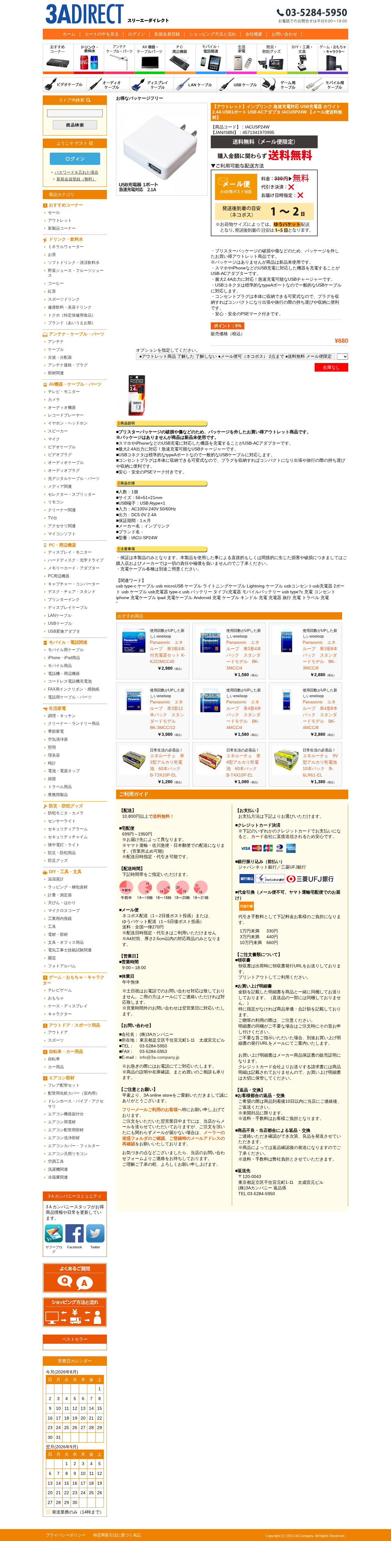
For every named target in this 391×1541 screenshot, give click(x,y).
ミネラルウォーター (66, 246)
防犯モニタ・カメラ (66, 813)
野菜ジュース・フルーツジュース (76, 273)
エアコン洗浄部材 (64, 1137)
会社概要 (253, 33)
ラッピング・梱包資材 (68, 887)
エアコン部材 (62, 1077)
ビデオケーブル (65, 84)
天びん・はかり (62, 902)
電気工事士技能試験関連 (70, 950)
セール (54, 212)
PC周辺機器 (58, 576)
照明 (52, 747)
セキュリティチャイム (68, 837)
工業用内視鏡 (60, 918)
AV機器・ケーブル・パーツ (150, 60)
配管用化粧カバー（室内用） (74, 1093)
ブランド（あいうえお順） (72, 322)
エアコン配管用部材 (66, 1130)
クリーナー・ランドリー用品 (74, 723)
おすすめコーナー (58, 60)
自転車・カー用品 (66, 1051)
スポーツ (56, 1040)
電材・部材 (58, 934)
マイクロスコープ (64, 910)
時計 (52, 763)
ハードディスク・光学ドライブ (76, 560)
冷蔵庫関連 (58, 1177)
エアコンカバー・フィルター (74, 1145)
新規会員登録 (167, 33)
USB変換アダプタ (64, 631)
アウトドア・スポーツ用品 (74, 1025)
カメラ (54, 399)
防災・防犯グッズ (272, 60)
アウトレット (60, 220)
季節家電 (56, 731)
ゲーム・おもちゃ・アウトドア (333, 60)
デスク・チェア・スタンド (72, 591)
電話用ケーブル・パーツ (70, 697)
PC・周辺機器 (180, 60)
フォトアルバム (62, 966)
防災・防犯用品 (62, 852)
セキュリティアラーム (68, 829)
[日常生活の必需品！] (133, 773)
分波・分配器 (60, 357)
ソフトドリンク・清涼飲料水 (74, 262)
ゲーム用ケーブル (282, 84)
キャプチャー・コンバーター (74, 584)
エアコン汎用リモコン (68, 1153)
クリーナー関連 (62, 510)
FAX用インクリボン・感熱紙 (73, 689)
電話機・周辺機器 (64, 673)
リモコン (56, 502)
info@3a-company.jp (159, 1057)
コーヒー (56, 283)
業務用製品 (58, 794)
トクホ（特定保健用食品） (72, 315)
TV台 (52, 518)
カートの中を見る (102, 33)
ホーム (69, 33)
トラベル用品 (60, 786)
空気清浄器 (58, 739)
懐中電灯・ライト (64, 845)
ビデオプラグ (60, 454)
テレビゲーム (60, 990)
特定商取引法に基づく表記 (117, 1535)
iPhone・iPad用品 (64, 657)
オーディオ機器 (62, 407)
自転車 (54, 1059)
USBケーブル (239, 84)
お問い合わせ (284, 33)
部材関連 (56, 373)
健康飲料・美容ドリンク (70, 307)
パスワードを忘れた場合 (76, 172)
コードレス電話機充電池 (70, 681)
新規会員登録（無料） (76, 179)
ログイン (136, 33)
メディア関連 (60, 486)
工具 (52, 926)
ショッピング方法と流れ (212, 33)
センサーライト (62, 821)
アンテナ (56, 341)
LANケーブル (195, 84)
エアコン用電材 (62, 1122)
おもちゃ (56, 998)
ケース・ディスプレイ (68, 1006)
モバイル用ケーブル (326, 84)
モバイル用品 (60, 665)
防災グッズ (58, 860)
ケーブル (56, 349)
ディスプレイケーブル (152, 84)
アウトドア (58, 1032)
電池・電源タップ (64, 771)
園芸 (52, 958)
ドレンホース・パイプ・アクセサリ (76, 1104)
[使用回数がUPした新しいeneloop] (133, 653)
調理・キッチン (62, 715)
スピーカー (58, 431)
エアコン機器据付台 (66, 1114)
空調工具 (56, 1161)
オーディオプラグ (64, 470)
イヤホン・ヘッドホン (68, 423)
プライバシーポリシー (66, 1535)
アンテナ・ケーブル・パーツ (119, 60)
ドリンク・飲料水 (89, 60)
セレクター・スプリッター (72, 494)
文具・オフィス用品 (66, 942)
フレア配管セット (64, 1085)
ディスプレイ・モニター (70, 552)
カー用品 (56, 1067)
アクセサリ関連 (62, 526)
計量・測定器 (60, 895)
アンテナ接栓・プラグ (68, 365)
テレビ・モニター (64, 391)
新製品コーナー (62, 228)
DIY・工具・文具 (302, 60)
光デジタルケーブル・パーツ (74, 478)
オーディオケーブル (108, 84)
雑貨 (52, 778)
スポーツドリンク (64, 299)
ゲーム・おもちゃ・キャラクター (73, 980)
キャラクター (60, 1014)
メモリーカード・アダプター (74, 568)
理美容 (54, 755)
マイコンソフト (62, 534)
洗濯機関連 (58, 1169)
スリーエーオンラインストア (195, 14)
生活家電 (241, 60)
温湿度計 (56, 879)
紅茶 (52, 291)
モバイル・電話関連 (211, 60)
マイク (54, 439)
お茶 (52, 254)
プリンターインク (64, 599)
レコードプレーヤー (66, 415)
